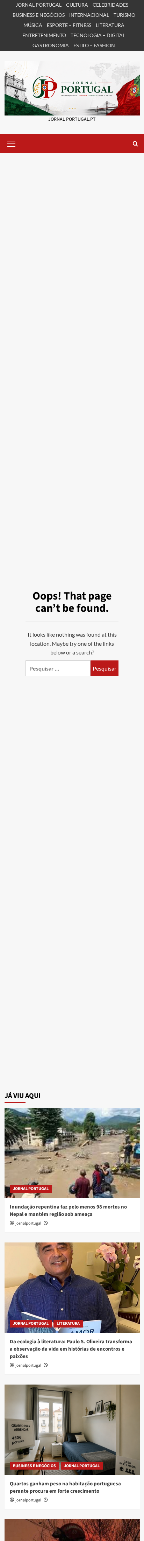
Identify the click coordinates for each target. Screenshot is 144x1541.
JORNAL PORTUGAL (39, 5)
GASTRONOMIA (51, 45)
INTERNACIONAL (89, 15)
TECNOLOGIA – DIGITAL (98, 35)
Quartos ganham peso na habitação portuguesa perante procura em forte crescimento (65, 1487)
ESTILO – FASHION (94, 45)
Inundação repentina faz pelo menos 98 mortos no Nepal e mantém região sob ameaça (68, 1210)
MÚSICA (32, 25)
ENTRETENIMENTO (44, 35)
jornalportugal (28, 1223)
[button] (12, 143)
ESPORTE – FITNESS (69, 25)
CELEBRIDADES (110, 5)
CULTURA (77, 5)
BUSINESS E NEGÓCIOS (39, 15)
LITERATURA (110, 25)
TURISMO (124, 15)
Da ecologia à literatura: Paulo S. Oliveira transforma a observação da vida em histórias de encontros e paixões (71, 1349)
